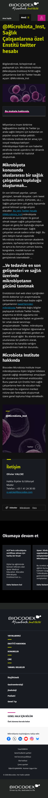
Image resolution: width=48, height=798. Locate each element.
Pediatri (11, 696)
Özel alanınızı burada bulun (19, 722)
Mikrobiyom (25, 507)
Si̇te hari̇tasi (22, 760)
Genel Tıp (12, 701)
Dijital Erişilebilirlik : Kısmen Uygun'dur (22, 768)
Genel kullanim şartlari (22, 753)
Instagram (32, 739)
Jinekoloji (12, 690)
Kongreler (13, 651)
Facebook (9, 739)
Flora (34, 507)
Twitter (14, 739)
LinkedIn (20, 739)
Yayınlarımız (14, 636)
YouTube (26, 739)
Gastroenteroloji (15, 684)
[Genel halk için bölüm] (41, 18)
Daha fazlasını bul (14, 584)
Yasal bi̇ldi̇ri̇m (23, 749)
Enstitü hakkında (17, 643)
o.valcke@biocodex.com (20, 492)
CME (10, 659)
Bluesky (37, 739)
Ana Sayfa (7, 18)
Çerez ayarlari (23, 764)
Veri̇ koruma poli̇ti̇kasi (22, 757)
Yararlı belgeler (16, 667)
